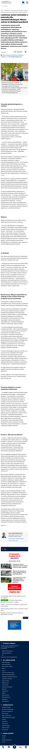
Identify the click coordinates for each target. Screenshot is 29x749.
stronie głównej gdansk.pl (15, 57)
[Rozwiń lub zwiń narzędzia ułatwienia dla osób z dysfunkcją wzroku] (26, 747)
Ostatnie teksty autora (13, 540)
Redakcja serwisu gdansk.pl (7, 651)
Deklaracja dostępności (6, 653)
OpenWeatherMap (13, 657)
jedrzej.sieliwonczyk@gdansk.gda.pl (16, 538)
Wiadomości (7, 10)
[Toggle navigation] (27, 3)
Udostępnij (19, 52)
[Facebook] (9, 747)
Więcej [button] (25, 618)
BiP (2, 655)
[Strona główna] (3, 747)
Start (2, 10)
